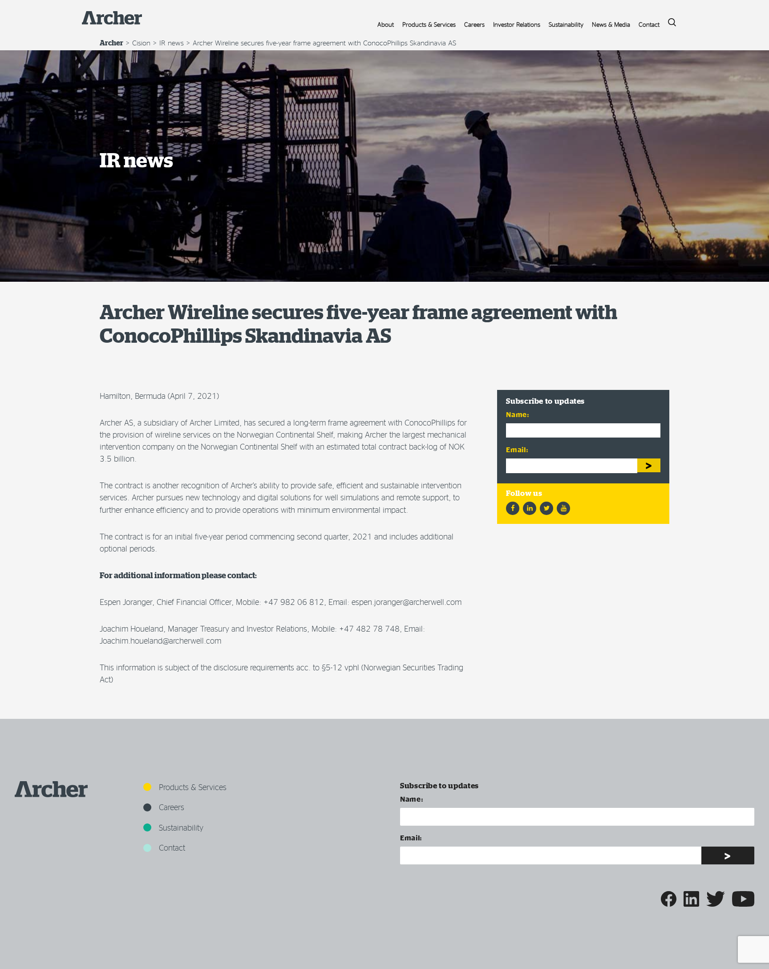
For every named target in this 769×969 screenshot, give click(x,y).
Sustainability (566, 24)
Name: (517, 414)
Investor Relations (516, 24)
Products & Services (429, 24)
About (385, 24)
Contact (649, 24)
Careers (474, 24)
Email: (517, 449)
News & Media (611, 24)
